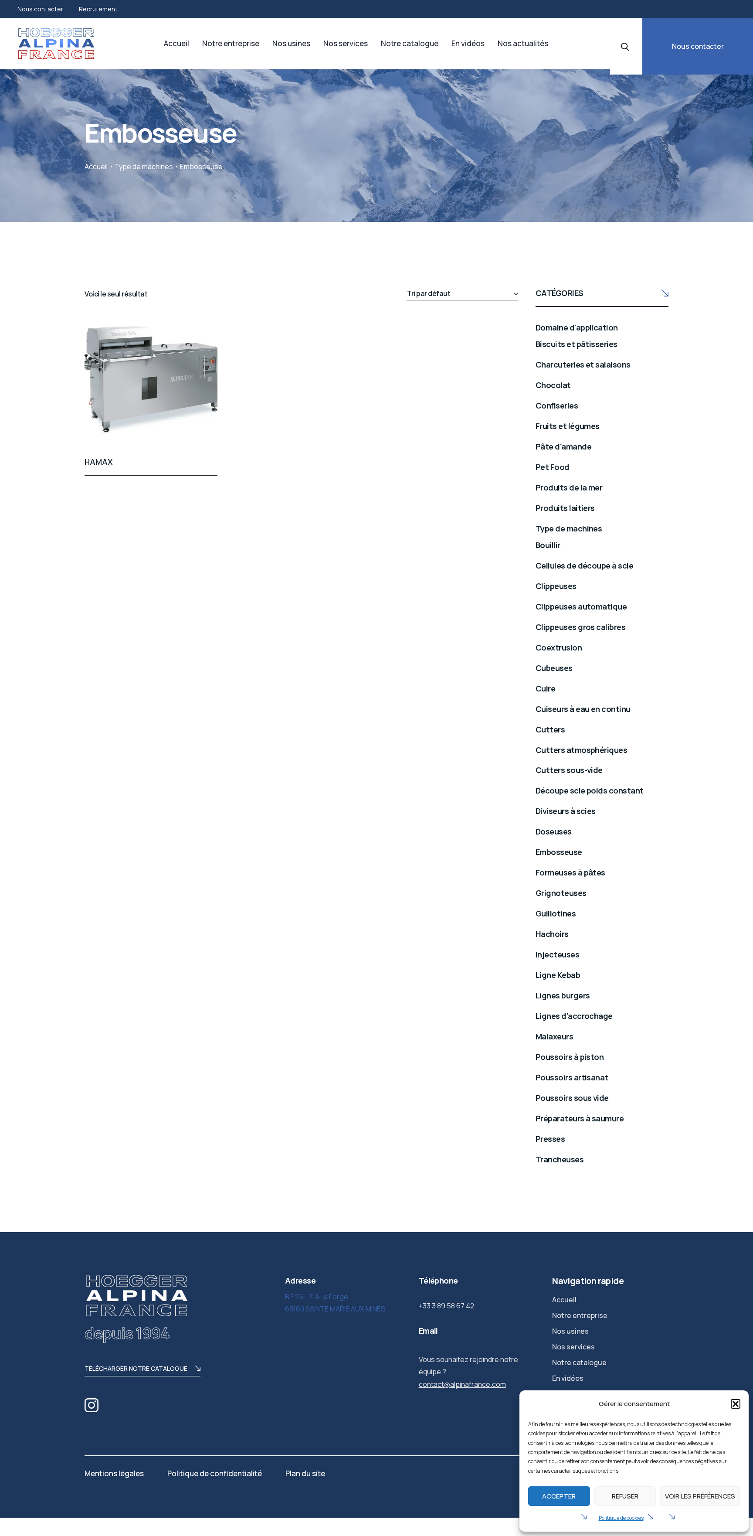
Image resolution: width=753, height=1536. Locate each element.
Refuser (625, 1496)
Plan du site (305, 1473)
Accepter (559, 1496)
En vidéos (468, 43)
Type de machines (144, 166)
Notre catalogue (409, 43)
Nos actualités (523, 43)
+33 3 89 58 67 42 (446, 1306)
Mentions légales (114, 1473)
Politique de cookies (621, 1518)
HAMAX (99, 461)
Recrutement (98, 9)
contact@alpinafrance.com (462, 1384)
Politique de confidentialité (214, 1473)
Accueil (176, 43)
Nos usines (291, 43)
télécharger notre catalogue (136, 1368)
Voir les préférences (700, 1496)
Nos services (345, 43)
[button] (735, 1404)
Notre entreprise (230, 43)
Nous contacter (40, 9)
